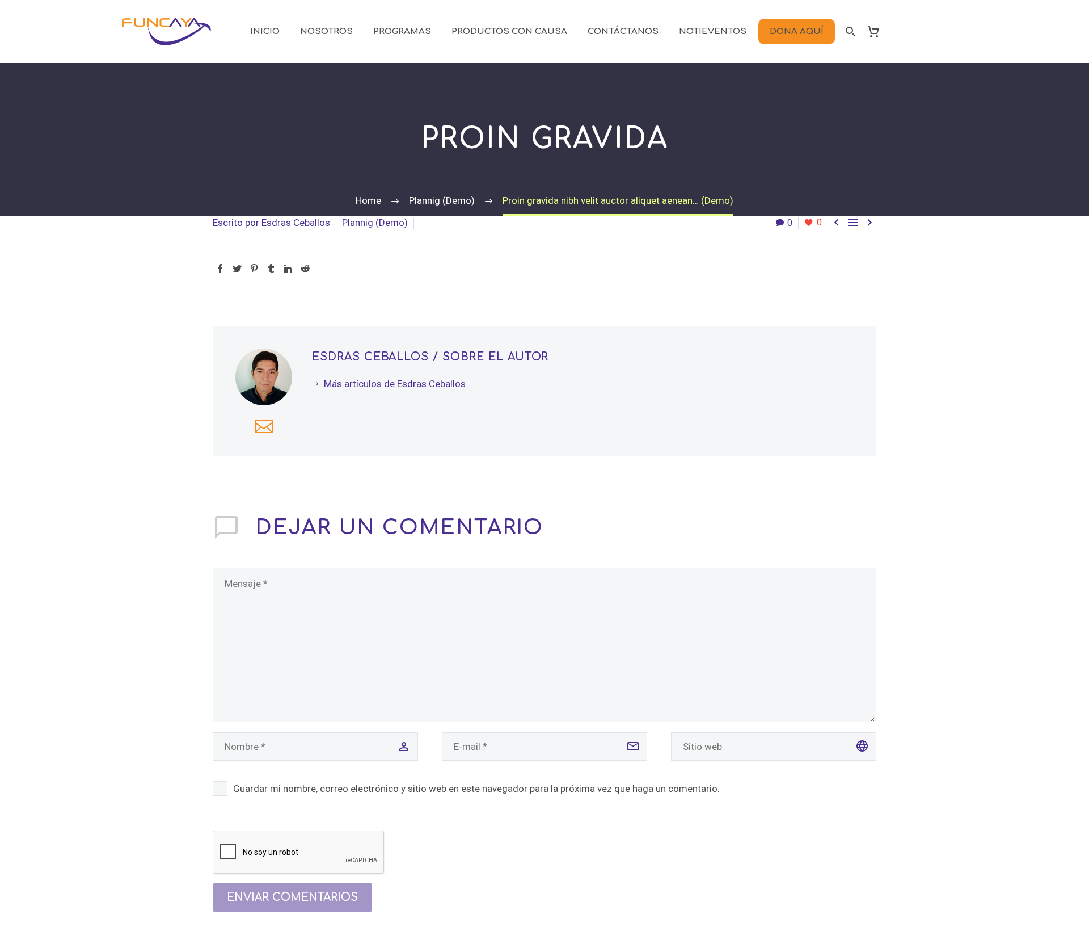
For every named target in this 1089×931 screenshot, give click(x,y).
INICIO (265, 31)
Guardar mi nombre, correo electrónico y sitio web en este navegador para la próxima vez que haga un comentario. (476, 788)
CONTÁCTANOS (623, 31)
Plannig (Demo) (375, 222)
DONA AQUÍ (797, 31)
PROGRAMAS (402, 31)
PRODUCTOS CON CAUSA (509, 31)
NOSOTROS (326, 31)
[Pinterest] (254, 268)
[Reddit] (305, 268)
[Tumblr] (271, 268)
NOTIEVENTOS (712, 31)
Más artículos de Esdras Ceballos (395, 383)
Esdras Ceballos (295, 222)
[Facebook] (220, 268)
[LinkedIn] (288, 268)
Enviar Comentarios (292, 897)
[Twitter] (237, 268)
